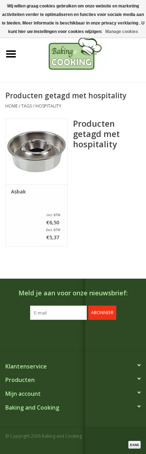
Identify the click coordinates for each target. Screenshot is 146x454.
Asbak (18, 191)
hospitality (48, 106)
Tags (26, 106)
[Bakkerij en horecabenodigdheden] (84, 53)
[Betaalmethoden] (133, 444)
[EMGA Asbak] (36, 151)
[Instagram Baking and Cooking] (79, 334)
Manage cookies (121, 31)
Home (11, 106)
